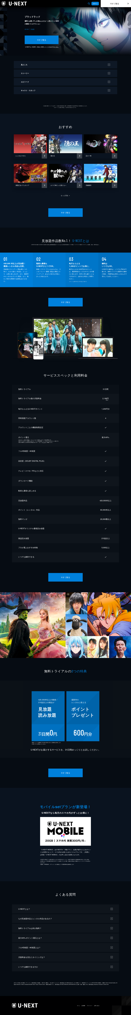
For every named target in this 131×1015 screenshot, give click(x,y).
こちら (56, 47)
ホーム (78, 1005)
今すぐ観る (114, 3)
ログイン (95, 3)
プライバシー (89, 1005)
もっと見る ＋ (65, 195)
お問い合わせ (96, 1005)
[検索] (89, 3)
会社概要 (83, 1005)
